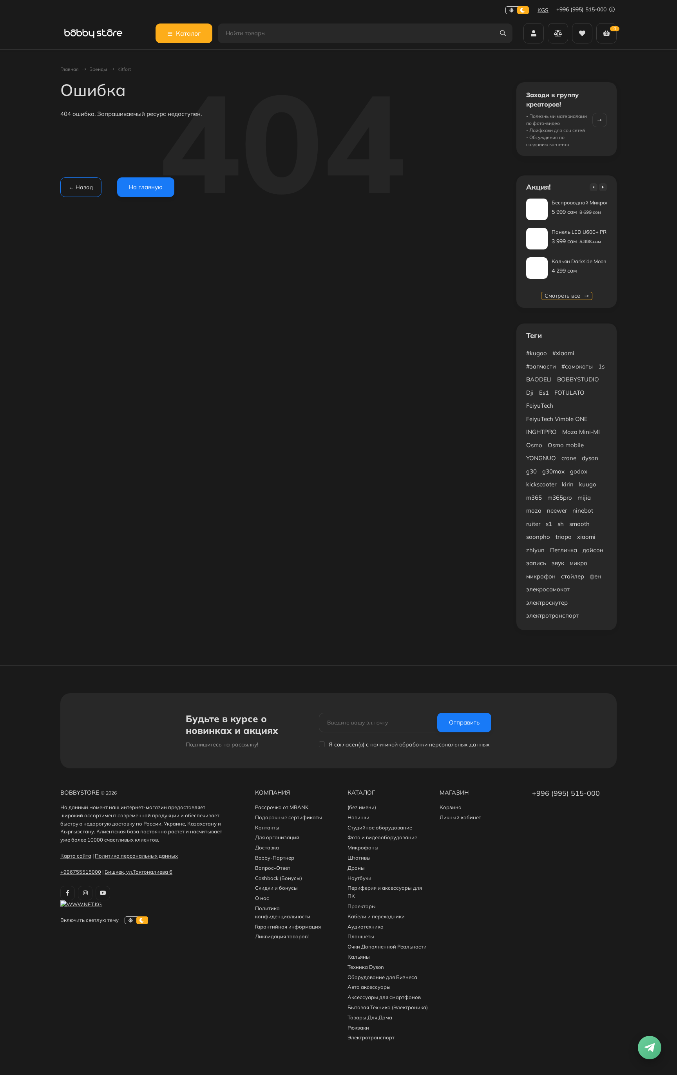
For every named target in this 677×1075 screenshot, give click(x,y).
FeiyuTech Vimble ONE (557, 419)
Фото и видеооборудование (382, 837)
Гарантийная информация (288, 926)
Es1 (544, 392)
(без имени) (362, 807)
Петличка (563, 550)
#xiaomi (563, 353)
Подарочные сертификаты (288, 817)
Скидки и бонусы (276, 888)
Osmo (534, 445)
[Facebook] (67, 893)
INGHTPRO (541, 431)
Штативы (359, 858)
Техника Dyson (366, 967)
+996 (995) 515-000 (582, 9)
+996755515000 (80, 872)
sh (561, 524)
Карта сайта (75, 856)
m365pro (559, 497)
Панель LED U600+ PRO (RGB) (589, 232)
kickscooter (541, 484)
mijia (584, 497)
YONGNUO (541, 458)
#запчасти (541, 366)
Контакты (267, 827)
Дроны (356, 868)
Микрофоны (363, 847)
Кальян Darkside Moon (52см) (587, 261)
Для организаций (277, 837)
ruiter (533, 524)
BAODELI (539, 379)
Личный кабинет (460, 817)
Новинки (358, 817)
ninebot (582, 510)
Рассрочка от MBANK (281, 807)
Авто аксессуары (369, 987)
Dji (530, 392)
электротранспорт (552, 615)
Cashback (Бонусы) (278, 878)
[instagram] (85, 893)
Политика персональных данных (136, 856)
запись (536, 563)
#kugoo (536, 353)
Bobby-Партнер (274, 858)
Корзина (451, 807)
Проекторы (362, 906)
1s (601, 366)
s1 (549, 524)
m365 (534, 497)
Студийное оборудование (380, 827)
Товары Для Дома (370, 1017)
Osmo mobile (566, 445)
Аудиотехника (366, 926)
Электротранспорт (371, 1037)
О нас (262, 898)
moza (533, 510)
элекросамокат (548, 589)
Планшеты (361, 936)
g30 (531, 471)
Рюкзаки (358, 1027)
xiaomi (586, 536)
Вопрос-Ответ (272, 868)
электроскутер (547, 602)
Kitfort (124, 69)
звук (558, 563)
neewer (557, 510)
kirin (568, 484)
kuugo (587, 484)
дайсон (593, 550)
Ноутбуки (359, 878)
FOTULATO (569, 392)
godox (578, 471)
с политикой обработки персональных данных (428, 744)
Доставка (267, 847)
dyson (590, 458)
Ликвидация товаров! (282, 936)
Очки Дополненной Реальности (387, 946)
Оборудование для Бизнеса (382, 977)
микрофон (541, 576)
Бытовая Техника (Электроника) (388, 1007)
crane (568, 458)
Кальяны (359, 957)
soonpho (538, 536)
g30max (553, 471)
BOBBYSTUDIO (578, 379)
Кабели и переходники (376, 916)
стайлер (572, 576)
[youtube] (103, 893)
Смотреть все (563, 295)
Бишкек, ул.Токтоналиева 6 (138, 872)
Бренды (98, 69)
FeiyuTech (539, 405)
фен (595, 576)
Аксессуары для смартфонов (384, 997)
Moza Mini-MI (581, 431)
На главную (146, 187)
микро (578, 563)
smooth (579, 524)
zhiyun (535, 550)
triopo (564, 536)
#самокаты (577, 366)
